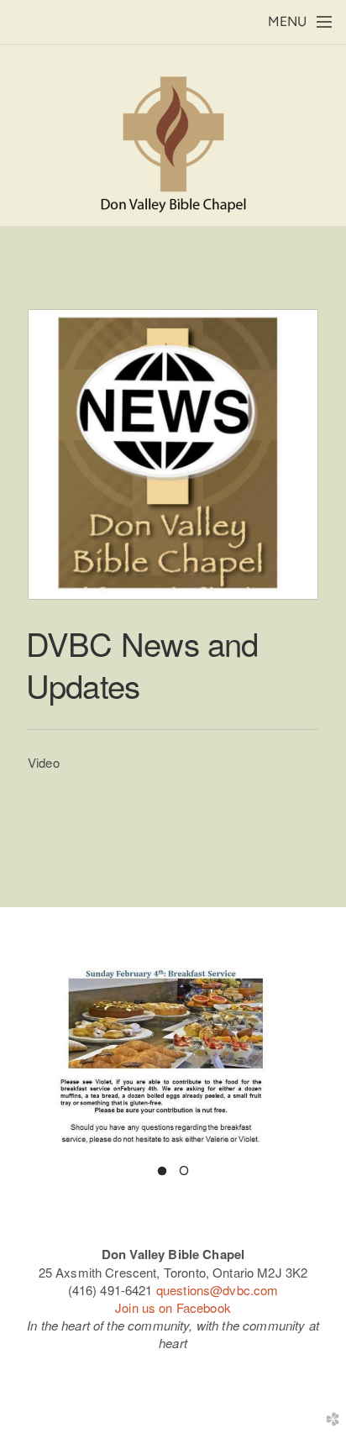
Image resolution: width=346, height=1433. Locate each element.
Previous (22, 1053)
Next (323, 1053)
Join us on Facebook (173, 1307)
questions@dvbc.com (217, 1290)
